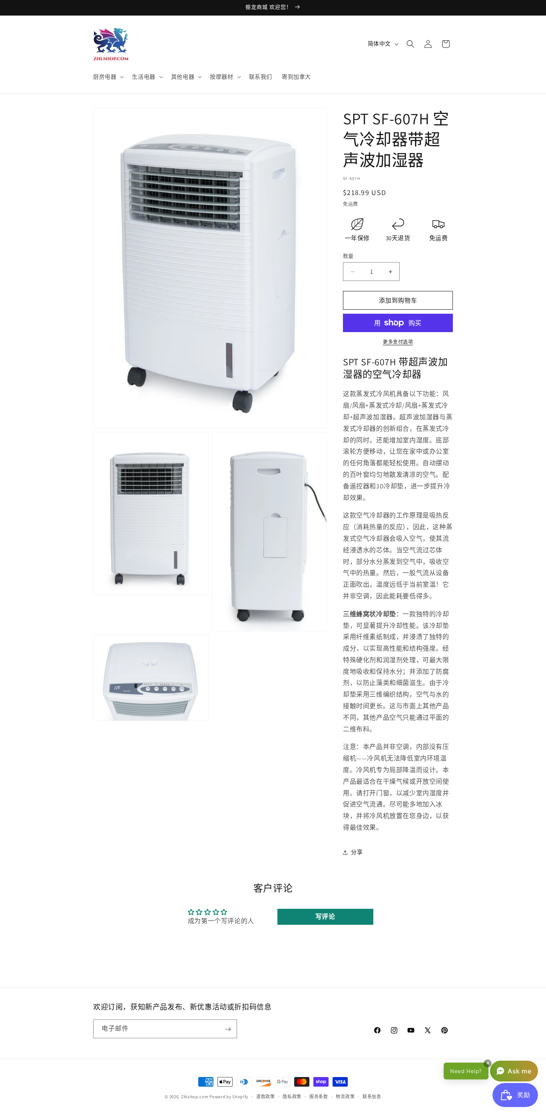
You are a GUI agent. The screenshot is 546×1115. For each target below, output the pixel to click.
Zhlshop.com (195, 1096)
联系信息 (372, 1096)
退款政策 (265, 1096)
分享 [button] (357, 852)
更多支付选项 (398, 342)
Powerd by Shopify (228, 1096)
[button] (107, 76)
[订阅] (228, 1029)
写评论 (325, 916)
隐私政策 (292, 1096)
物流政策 (345, 1096)
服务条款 (318, 1096)
